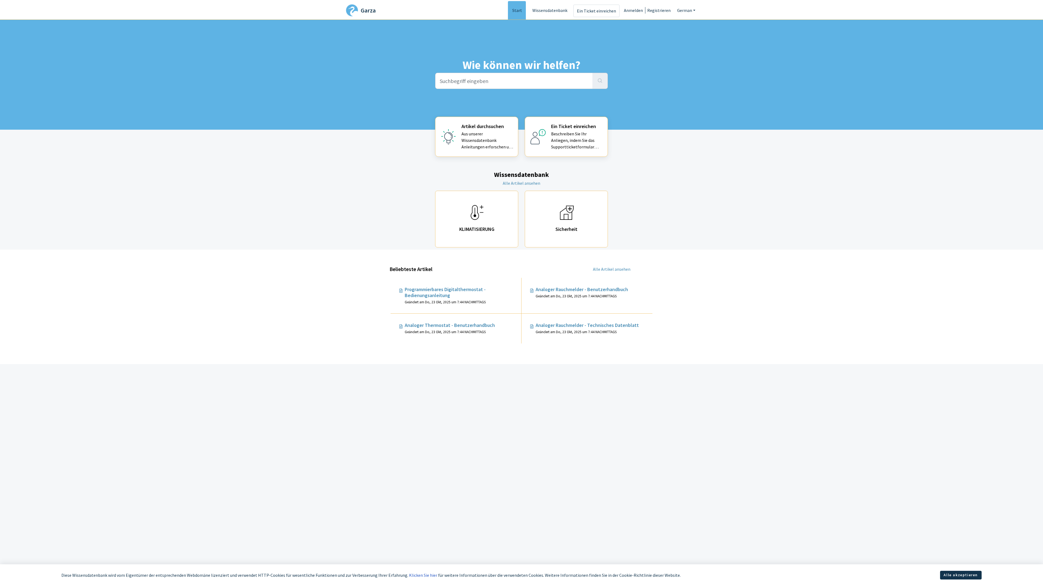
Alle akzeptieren (961, 574)
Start (517, 10)
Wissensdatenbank (549, 10)
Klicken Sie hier (423, 575)
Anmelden (633, 10)
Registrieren (659, 10)
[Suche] (600, 81)
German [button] (684, 10)
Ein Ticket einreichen (596, 11)
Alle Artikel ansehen (521, 183)
